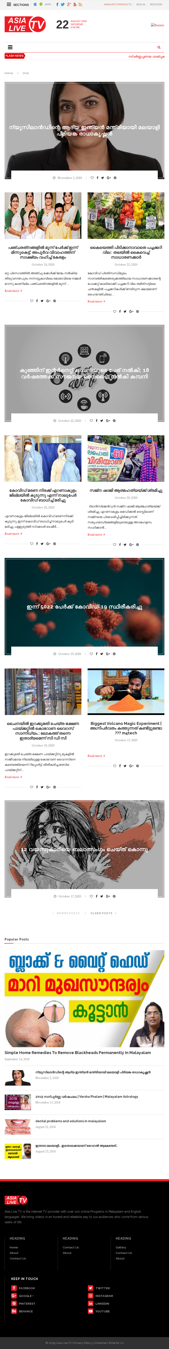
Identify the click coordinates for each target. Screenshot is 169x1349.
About (14, 1253)
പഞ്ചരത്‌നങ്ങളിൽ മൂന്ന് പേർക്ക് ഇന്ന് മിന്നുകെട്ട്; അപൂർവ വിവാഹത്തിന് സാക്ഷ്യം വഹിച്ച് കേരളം (43, 252)
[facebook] (57, 5)
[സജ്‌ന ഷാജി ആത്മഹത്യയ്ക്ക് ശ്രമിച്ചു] (126, 458)
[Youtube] (74, 5)
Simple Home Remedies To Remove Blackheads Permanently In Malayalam (78, 1052)
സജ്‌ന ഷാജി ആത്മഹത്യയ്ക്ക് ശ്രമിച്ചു (126, 490)
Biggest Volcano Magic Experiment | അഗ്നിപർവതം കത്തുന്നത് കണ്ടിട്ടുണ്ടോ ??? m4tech (126, 728)
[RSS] (80, 5)
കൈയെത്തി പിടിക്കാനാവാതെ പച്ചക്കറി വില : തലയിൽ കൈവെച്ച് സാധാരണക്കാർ (126, 252)
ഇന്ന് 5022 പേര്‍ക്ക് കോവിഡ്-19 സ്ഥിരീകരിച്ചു (84, 606)
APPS (48, 4)
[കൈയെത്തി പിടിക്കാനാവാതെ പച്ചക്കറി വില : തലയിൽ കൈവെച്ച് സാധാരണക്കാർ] (126, 215)
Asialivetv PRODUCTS (118, 4)
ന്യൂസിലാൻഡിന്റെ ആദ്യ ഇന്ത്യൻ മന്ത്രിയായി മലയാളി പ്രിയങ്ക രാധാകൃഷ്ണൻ (84, 130)
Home (9, 73)
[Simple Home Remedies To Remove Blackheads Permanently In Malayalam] (84, 998)
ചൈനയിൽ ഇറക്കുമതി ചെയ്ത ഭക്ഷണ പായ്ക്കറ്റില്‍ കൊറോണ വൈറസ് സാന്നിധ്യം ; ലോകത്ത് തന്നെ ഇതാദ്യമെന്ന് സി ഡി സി (43, 730)
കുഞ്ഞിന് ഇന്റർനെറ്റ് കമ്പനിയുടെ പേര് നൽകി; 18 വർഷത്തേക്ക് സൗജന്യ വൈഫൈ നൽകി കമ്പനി (84, 373)
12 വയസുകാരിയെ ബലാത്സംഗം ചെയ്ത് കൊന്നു (84, 849)
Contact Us (18, 1258)
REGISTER (156, 4)
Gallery (121, 1247)
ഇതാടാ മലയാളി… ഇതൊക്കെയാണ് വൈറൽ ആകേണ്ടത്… (76, 1145)
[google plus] (69, 5)
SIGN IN (140, 4)
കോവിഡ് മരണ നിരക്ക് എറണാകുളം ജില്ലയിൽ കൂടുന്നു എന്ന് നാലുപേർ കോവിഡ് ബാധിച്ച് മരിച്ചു (43, 495)
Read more (12, 291)
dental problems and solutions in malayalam (70, 1121)
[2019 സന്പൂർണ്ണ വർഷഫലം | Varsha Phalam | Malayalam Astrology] (18, 1102)
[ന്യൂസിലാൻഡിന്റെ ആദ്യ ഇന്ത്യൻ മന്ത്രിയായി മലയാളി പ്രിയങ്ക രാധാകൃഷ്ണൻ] (18, 1078)
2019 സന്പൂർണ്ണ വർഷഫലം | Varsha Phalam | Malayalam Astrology (86, 1096)
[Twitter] (63, 5)
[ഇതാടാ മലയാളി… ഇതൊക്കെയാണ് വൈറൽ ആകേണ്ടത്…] (18, 1151)
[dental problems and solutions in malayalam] (18, 1127)
